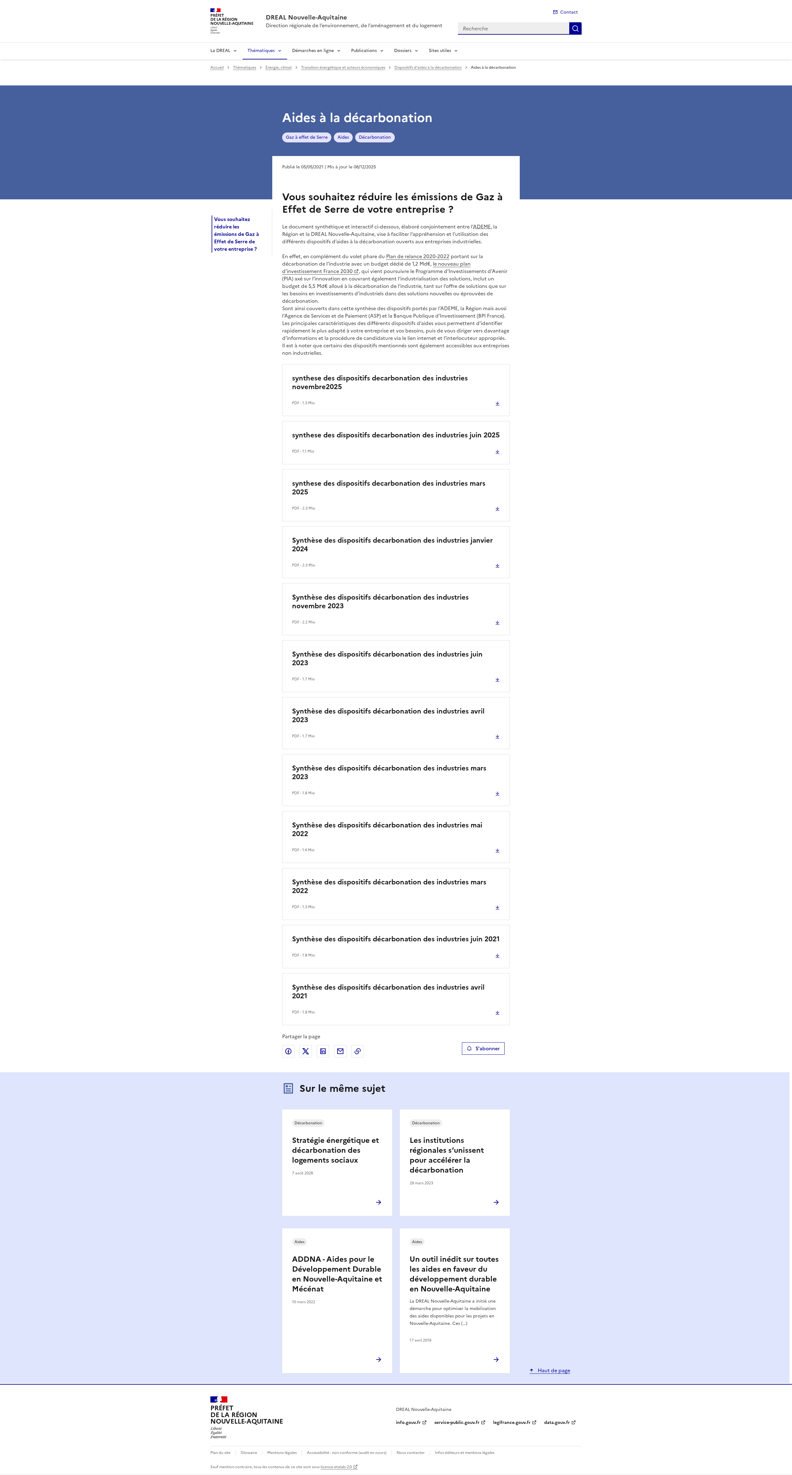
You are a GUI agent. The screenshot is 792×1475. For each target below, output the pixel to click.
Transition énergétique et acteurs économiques (343, 67)
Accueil (217, 67)
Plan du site (220, 1452)
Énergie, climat (278, 67)
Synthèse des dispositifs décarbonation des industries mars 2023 (389, 772)
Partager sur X (305, 1051)
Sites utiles (440, 50)
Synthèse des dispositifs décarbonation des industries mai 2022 (387, 829)
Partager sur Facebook (288, 1051)
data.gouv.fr (557, 1422)
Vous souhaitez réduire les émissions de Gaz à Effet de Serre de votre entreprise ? (236, 234)
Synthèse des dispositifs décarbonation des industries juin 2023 (387, 658)
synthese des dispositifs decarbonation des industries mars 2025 (388, 487)
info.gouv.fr (408, 1422)
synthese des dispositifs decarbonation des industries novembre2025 (380, 382)
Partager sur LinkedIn (323, 1051)
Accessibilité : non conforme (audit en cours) (346, 1452)
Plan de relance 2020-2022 (418, 256)
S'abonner (488, 1048)
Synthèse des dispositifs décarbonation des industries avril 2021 (388, 991)
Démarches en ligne (313, 50)
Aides (343, 137)
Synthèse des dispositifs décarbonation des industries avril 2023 (388, 715)
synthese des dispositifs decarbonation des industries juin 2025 (396, 435)
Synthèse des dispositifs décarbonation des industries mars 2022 (389, 886)
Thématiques (261, 50)
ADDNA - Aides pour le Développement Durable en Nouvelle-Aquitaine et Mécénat (337, 1274)
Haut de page (553, 1370)
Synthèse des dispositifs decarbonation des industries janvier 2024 (392, 544)
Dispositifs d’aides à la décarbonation (428, 67)
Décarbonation (375, 137)
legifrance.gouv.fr (512, 1422)
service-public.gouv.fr (457, 1422)
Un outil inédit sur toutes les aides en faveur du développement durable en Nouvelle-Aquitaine (454, 1274)
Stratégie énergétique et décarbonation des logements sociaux (335, 1150)
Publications (364, 50)
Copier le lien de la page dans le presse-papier (357, 1051)
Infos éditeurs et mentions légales (464, 1452)
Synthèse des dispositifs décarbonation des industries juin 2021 (396, 939)
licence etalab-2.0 (336, 1467)
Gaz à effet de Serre (307, 137)
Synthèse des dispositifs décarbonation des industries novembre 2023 (380, 601)
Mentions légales (282, 1452)
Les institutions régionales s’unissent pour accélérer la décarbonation (447, 1155)
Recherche (575, 28)
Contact (569, 12)
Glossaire (249, 1452)
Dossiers (402, 50)
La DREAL (220, 50)
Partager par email (340, 1051)
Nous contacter (411, 1452)
